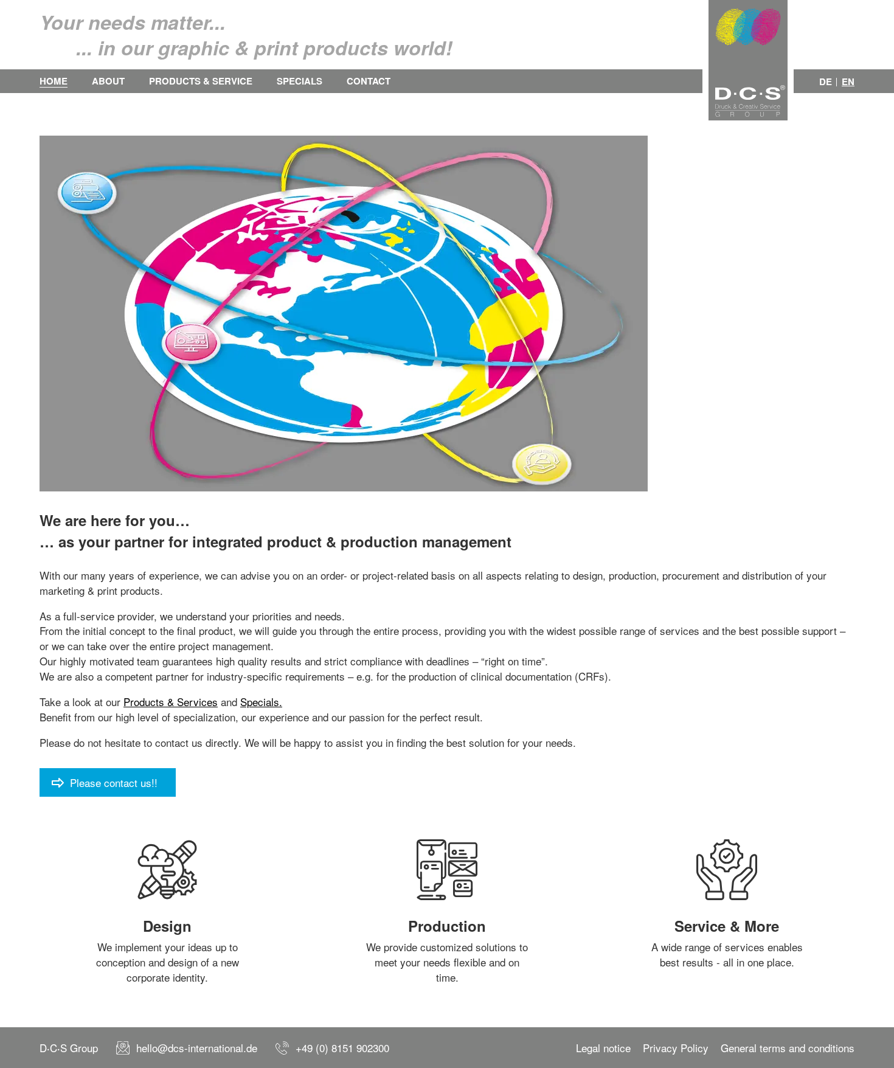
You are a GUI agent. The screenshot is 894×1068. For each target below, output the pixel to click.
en (848, 81)
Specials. (261, 701)
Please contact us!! (114, 782)
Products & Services (170, 701)
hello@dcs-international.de (196, 1047)
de (825, 81)
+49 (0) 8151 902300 (342, 1047)
